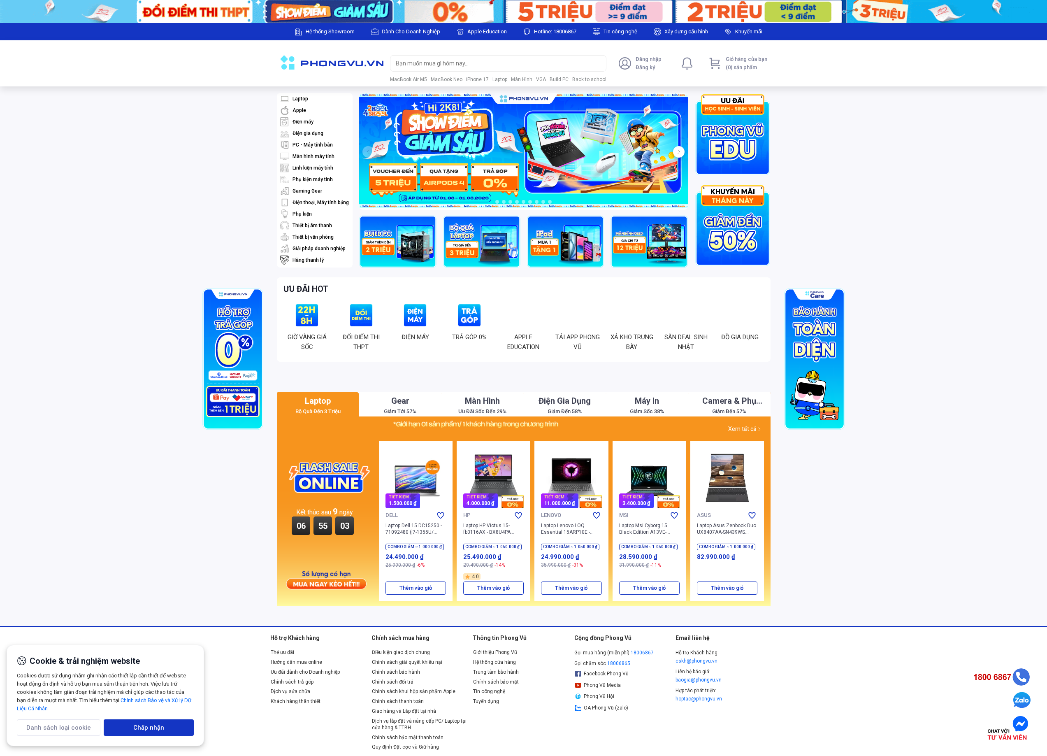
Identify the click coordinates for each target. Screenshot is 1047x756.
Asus (703, 563)
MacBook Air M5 (408, 79)
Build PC (559, 79)
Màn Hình (521, 79)
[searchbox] (491, 63)
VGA (541, 79)
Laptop (499, 79)
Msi (623, 563)
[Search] (598, 63)
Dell (391, 563)
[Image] (523, 11)
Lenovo (551, 563)
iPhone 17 (477, 79)
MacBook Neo (446, 79)
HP (467, 563)
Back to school (589, 79)
